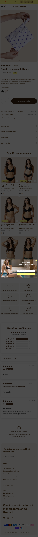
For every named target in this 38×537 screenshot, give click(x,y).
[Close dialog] (36, 260)
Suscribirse (26, 273)
